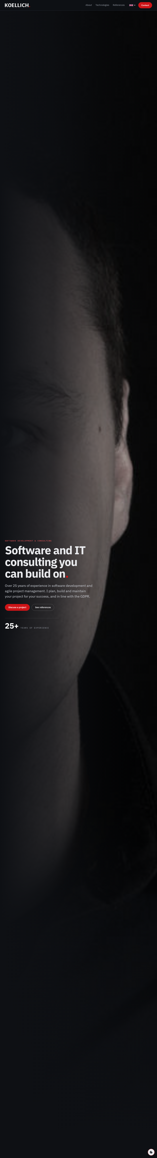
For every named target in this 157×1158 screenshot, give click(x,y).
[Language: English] (132, 5)
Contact (145, 5)
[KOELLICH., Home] (17, 5)
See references (43, 607)
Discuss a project (17, 607)
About (89, 5)
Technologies (102, 5)
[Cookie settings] (151, 1152)
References (119, 5)
